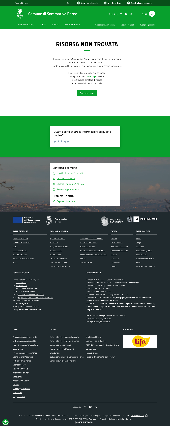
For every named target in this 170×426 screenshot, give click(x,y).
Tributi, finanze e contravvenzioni (93, 254)
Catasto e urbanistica (58, 258)
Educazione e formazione (60, 266)
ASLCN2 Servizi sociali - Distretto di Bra (102, 344)
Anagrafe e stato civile (59, 246)
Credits (16, 384)
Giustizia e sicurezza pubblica (91, 238)
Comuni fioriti (91, 348)
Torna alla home (87, 93)
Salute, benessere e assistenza (92, 250)
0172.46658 (21, 285)
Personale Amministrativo (23, 258)
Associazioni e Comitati (145, 266)
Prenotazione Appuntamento (25, 352)
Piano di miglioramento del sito (25, 344)
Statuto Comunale (20, 368)
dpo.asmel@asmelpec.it (100, 321)
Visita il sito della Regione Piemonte (64, 336)
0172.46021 (21, 282)
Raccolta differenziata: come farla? (100, 356)
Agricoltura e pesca (57, 238)
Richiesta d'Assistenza (22, 360)
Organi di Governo (20, 238)
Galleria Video (141, 254)
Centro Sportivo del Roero (60, 344)
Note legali (17, 376)
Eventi (138, 238)
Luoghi (138, 242)
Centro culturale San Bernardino (63, 360)
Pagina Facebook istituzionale (62, 348)
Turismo (83, 258)
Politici (15, 262)
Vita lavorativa (86, 262)
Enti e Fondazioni (20, 254)
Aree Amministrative (21, 242)
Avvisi (113, 266)
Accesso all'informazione (105, 24)
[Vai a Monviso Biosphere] (112, 221)
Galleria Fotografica (144, 250)
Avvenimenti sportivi (119, 250)
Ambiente (54, 242)
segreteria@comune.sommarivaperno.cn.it (35, 297)
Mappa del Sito (19, 396)
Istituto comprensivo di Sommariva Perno (67, 356)
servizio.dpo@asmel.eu (101, 318)
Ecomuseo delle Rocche (96, 340)
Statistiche (17, 392)
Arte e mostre (116, 242)
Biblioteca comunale (119, 246)
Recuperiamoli (92, 352)
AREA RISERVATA (85, 422)
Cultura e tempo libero (59, 262)
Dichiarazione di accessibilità (24, 340)
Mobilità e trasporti (87, 246)
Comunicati (115, 262)
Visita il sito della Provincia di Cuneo (64, 340)
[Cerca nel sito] (152, 14)
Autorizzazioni (55, 254)
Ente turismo (55, 352)
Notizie (114, 238)
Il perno (114, 254)
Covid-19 (115, 258)
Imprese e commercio (88, 242)
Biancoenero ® (95, 419)
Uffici (15, 246)
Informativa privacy (21, 372)
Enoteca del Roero (93, 336)
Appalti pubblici (56, 250)
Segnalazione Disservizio (23, 356)
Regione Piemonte (21, 3)
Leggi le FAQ (18, 348)
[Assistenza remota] (146, 415)
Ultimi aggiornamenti (21, 388)
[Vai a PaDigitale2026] (142, 219)
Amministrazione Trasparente (25, 336)
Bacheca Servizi (19, 364)
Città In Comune (137, 415)
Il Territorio (140, 246)
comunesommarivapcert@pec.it (31, 294)
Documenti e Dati (20, 250)
